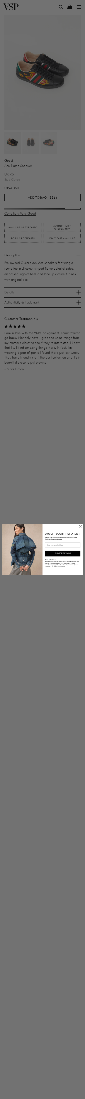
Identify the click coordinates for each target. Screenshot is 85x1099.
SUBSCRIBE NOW (63, 554)
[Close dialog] (80, 526)
